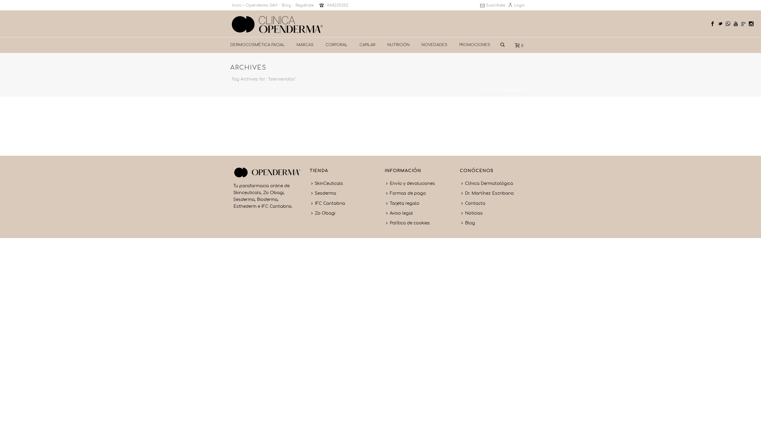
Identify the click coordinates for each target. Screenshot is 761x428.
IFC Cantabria (330, 203)
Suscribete (495, 5)
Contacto (475, 203)
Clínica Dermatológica (489, 183)
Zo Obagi (325, 213)
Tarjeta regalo (404, 203)
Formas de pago (408, 193)
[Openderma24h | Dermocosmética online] (277, 23)
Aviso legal (401, 213)
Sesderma (325, 193)
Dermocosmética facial (257, 45)
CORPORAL (337, 45)
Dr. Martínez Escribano (489, 193)
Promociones (474, 45)
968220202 (337, 5)
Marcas (305, 45)
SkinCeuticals (329, 183)
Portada (488, 90)
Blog (470, 223)
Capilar (367, 45)
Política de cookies (410, 223)
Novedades (434, 45)
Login (519, 5)
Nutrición (398, 45)
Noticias (474, 213)
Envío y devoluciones (412, 183)
